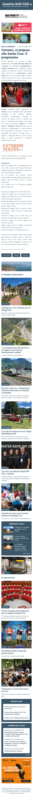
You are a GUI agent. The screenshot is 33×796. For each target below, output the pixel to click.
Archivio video (26, 553)
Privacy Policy (12, 793)
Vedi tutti (27, 755)
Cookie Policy (20, 793)
